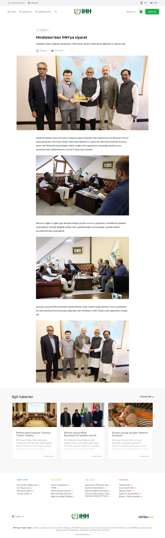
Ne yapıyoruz (25, 11)
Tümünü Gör (145, 396)
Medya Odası (125, 491)
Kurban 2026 (23, 493)
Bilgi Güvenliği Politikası (62, 496)
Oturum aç (130, 11)
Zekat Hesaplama (59, 485)
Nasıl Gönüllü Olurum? (61, 493)
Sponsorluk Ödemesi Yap (96, 485)
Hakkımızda (124, 485)
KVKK (53, 488)
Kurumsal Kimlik (126, 488)
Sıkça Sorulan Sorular (61, 491)
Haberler (43, 30)
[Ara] (55, 11)
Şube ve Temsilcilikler (129, 493)
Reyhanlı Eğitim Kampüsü (96, 491)
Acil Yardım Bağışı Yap (27, 485)
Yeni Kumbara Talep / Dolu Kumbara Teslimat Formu (97, 494)
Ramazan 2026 (24, 491)
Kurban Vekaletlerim (94, 488)
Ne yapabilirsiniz (43, 11)
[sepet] (141, 12)
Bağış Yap (152, 11)
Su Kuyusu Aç (23, 488)
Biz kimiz (11, 11)
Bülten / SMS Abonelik (129, 496)
